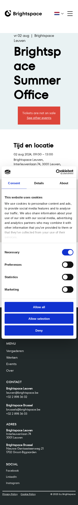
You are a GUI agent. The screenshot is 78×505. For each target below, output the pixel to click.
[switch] (67, 264)
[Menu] (69, 14)
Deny (39, 330)
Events (11, 364)
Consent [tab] (14, 183)
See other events (39, 118)
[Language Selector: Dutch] (58, 13)
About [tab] (64, 183)
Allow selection (39, 318)
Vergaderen (15, 351)
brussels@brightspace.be (23, 409)
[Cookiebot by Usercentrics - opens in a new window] (56, 172)
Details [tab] (39, 183)
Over (10, 370)
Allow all (39, 307)
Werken (12, 357)
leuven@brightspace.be (22, 392)
